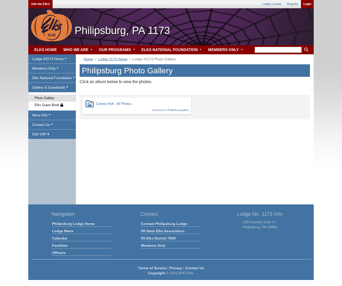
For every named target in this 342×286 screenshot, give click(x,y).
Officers (59, 253)
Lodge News (62, 231)
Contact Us (194, 268)
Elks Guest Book (47, 105)
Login (307, 4)
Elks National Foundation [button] (52, 78)
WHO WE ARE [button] (76, 50)
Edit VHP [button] (39, 134)
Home (88, 59)
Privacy (175, 268)
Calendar (59, 238)
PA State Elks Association (163, 231)
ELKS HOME (45, 50)
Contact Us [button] (41, 125)
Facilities (60, 245)
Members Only (153, 245)
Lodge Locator (272, 4)
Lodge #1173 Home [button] (48, 59)
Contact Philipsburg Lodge (164, 224)
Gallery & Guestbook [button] (48, 87)
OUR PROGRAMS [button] (115, 50)
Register (292, 4)
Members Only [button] (44, 68)
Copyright (156, 273)
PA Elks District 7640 (158, 238)
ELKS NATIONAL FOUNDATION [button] (170, 50)
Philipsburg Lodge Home (73, 224)
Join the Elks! (40, 4)
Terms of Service (152, 268)
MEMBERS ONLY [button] (224, 50)
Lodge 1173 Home (112, 59)
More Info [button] (40, 115)
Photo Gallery (44, 98)
